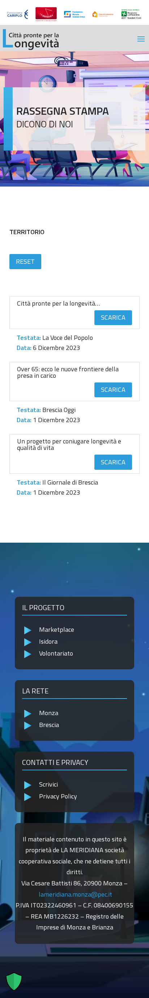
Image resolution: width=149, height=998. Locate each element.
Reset (25, 261)
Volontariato (56, 653)
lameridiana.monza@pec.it (75, 894)
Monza (48, 713)
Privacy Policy (58, 796)
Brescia (49, 725)
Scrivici (48, 784)
